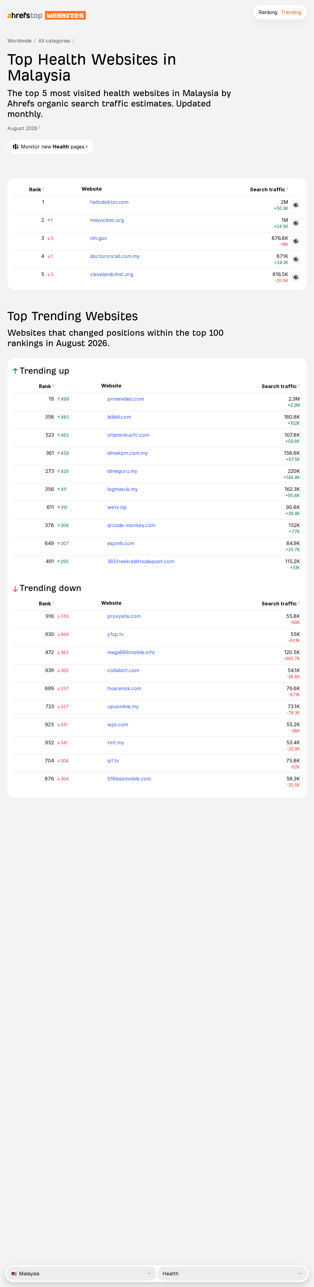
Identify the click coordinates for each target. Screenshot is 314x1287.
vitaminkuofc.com (128, 435)
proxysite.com (124, 616)
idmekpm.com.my (127, 453)
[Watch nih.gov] (296, 241)
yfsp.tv (115, 634)
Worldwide (19, 41)
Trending (291, 12)
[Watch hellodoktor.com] (296, 205)
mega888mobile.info (131, 652)
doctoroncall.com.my (115, 256)
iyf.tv (113, 761)
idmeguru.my (122, 471)
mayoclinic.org (107, 220)
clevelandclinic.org (111, 274)
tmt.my (115, 742)
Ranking (267, 12)
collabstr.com (123, 670)
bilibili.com (119, 417)
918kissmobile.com (129, 779)
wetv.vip (117, 507)
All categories (54, 41)
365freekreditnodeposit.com (140, 561)
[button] (39, 128)
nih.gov (98, 238)
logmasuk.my (122, 489)
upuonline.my (123, 706)
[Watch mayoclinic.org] (296, 223)
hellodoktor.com (109, 202)
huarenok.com (124, 688)
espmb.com (120, 543)
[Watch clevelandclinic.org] (296, 277)
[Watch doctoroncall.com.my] (296, 259)
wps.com (117, 724)
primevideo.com (125, 399)
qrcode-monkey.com (131, 525)
